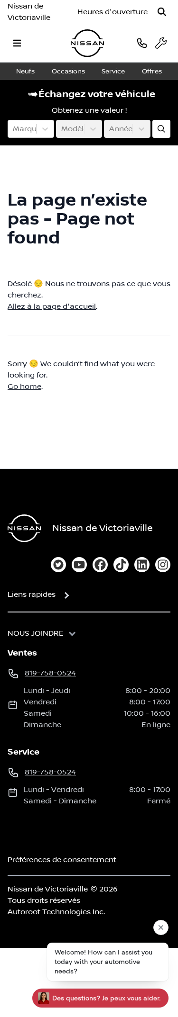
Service (113, 71)
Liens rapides (32, 594)
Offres (152, 71)
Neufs (25, 71)
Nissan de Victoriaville (29, 12)
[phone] (141, 43)
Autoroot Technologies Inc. (56, 912)
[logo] (87, 43)
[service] (160, 43)
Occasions (68, 71)
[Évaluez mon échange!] (161, 129)
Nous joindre (36, 633)
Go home (24, 386)
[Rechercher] (161, 11)
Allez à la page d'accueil (52, 306)
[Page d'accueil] (24, 528)
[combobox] (14, 129)
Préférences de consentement (62, 859)
